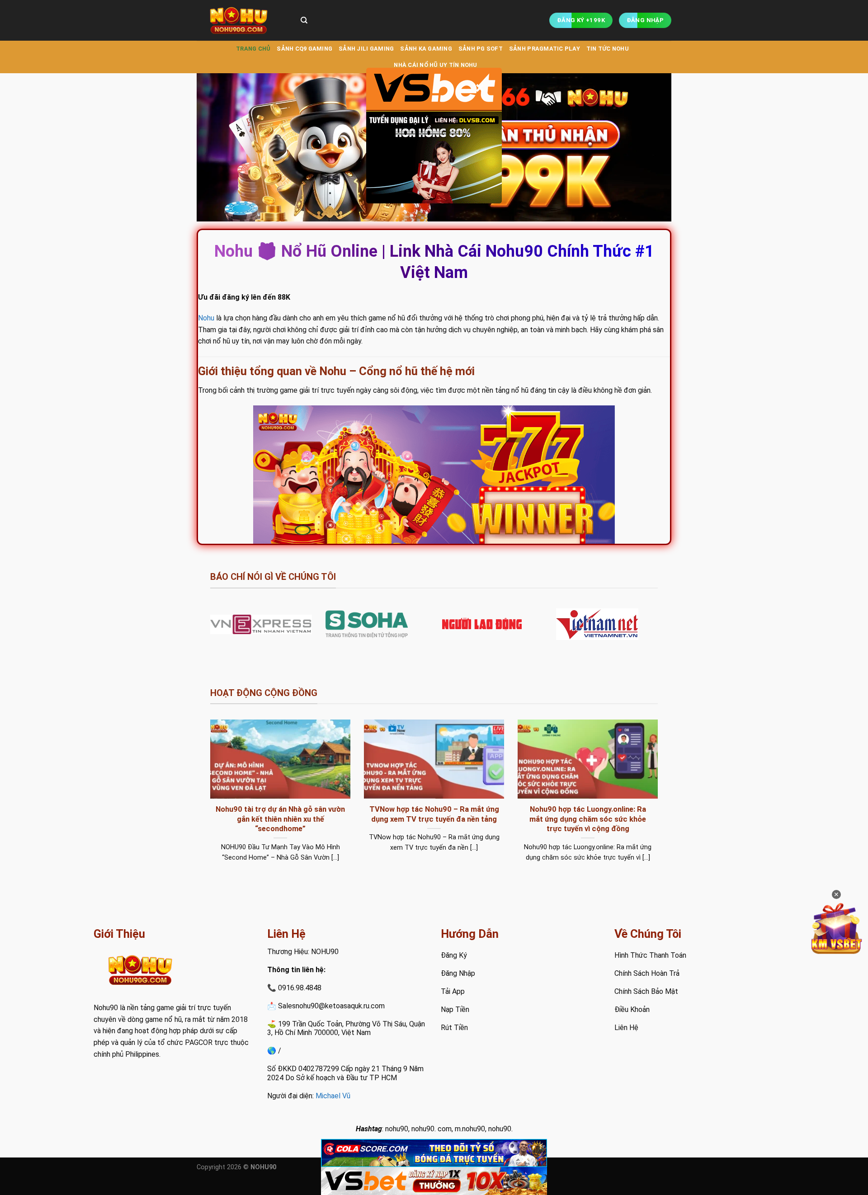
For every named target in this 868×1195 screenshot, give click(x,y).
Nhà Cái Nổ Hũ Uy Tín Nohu (435, 64)
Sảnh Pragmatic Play (544, 48)
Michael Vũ (333, 1095)
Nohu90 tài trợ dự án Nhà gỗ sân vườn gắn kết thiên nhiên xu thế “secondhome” (280, 819)
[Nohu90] (242, 20)
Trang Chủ (253, 48)
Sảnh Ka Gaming (426, 48)
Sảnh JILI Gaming (366, 48)
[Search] (304, 20)
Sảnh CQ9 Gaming (304, 48)
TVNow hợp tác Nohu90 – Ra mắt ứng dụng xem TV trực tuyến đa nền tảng (434, 814)
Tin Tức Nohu (607, 48)
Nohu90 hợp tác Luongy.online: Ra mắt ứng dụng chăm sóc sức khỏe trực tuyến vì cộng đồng (587, 819)
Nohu (206, 318)
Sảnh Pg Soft (480, 48)
